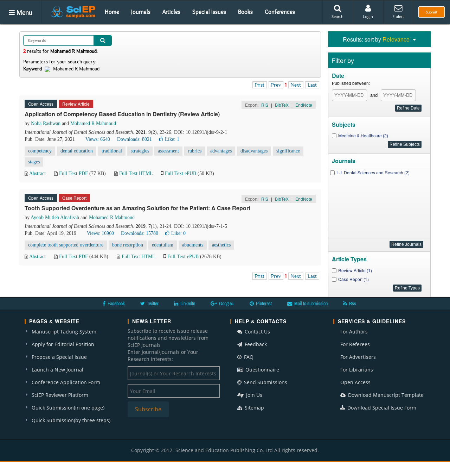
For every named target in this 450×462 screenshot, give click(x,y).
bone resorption (127, 245)
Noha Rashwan (45, 123)
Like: (172, 139)
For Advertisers (358, 357)
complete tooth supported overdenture (65, 245)
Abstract (37, 173)
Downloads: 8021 (134, 139)
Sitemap (253, 407)
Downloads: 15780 (139, 233)
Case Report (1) (353, 279)
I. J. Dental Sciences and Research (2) (373, 172)
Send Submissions (265, 382)
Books (245, 11)
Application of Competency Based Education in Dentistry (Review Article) (122, 114)
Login (368, 16)
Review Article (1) (355, 270)
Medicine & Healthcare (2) (363, 135)
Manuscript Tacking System (64, 331)
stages (34, 161)
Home (112, 11)
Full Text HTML (136, 173)
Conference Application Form (66, 382)
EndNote (303, 105)
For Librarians (356, 369)
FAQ (248, 357)
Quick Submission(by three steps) (71, 420)
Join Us (253, 395)
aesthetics (221, 245)
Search (337, 16)
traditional (112, 151)
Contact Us (256, 331)
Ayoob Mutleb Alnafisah (55, 217)
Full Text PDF (73, 173)
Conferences (280, 11)
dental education (76, 151)
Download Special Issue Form (381, 407)
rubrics (194, 151)
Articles (171, 11)
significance (288, 151)
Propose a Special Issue (59, 357)
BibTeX (282, 105)
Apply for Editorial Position (63, 344)
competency (40, 151)
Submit (431, 12)
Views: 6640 (97, 139)
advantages (221, 151)
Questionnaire (261, 369)
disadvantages (254, 151)
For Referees (355, 344)
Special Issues (209, 11)
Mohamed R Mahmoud (93, 123)
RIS (264, 105)
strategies (140, 151)
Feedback (255, 344)
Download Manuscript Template (385, 395)
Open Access (355, 382)
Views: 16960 (100, 233)
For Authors (354, 331)
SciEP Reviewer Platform (60, 395)
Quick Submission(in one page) (68, 407)
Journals (140, 11)
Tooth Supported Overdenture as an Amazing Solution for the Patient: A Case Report (137, 208)
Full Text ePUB (180, 173)
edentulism (162, 245)
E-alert (398, 16)
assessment (168, 151)
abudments (192, 245)
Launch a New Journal (57, 369)
